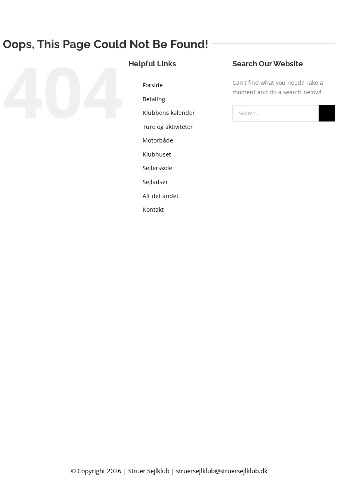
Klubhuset (157, 154)
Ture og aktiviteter (168, 127)
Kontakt (153, 209)
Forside (153, 85)
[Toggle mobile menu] (332, 18)
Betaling (154, 99)
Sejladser (155, 182)
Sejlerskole (157, 168)
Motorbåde (158, 140)
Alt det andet (160, 196)
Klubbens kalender (169, 113)
